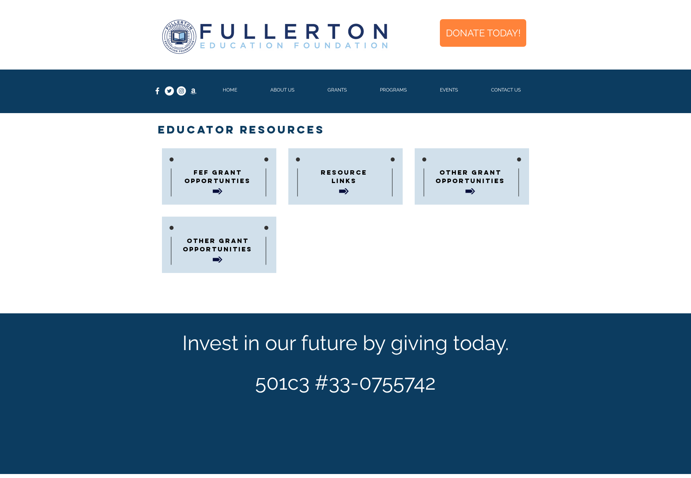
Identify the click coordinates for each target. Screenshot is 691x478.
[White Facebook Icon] (157, 91)
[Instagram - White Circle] (181, 91)
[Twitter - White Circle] (169, 91)
